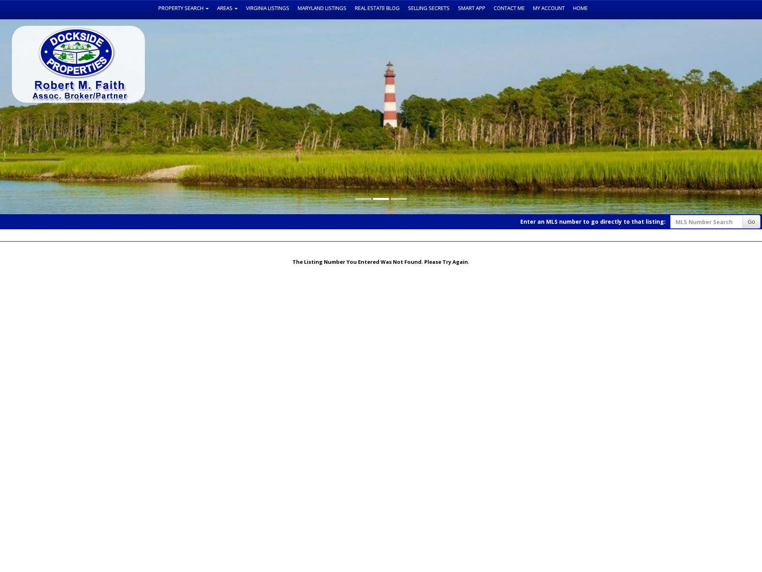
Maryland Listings (322, 8)
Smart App (471, 8)
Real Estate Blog (377, 8)
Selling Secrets (429, 8)
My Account (549, 8)
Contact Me (509, 8)
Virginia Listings (267, 8)
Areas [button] (225, 8)
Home (580, 8)
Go (751, 221)
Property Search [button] (181, 8)
